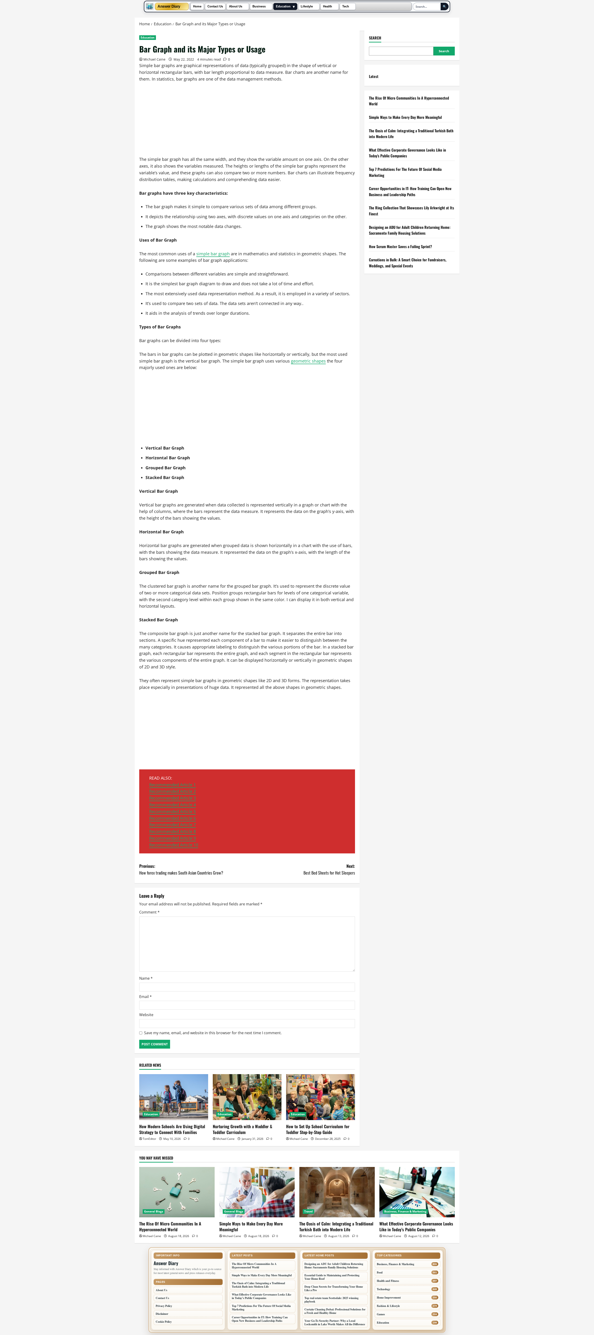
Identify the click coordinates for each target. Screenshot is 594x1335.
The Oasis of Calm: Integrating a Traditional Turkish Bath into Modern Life (336, 1226)
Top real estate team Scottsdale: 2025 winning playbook (331, 1299)
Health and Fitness (388, 1281)
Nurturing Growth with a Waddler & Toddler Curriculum (242, 1129)
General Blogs (153, 1211)
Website (146, 1014)
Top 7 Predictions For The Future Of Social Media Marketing (261, 1307)
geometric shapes (308, 361)
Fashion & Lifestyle (388, 1306)
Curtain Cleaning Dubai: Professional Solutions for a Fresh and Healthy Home (334, 1311)
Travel (308, 1211)
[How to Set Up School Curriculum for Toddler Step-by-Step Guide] (320, 1097)
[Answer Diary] (149, 6)
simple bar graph (213, 253)
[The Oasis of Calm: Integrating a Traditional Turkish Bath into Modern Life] (337, 1192)
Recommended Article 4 (172, 804)
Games (381, 1314)
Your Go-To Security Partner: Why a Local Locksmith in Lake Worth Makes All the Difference (334, 1322)
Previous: (181, 869)
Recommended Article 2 (172, 791)
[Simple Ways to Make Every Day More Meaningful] (257, 1192)
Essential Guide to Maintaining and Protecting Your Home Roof (331, 1277)
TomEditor (149, 1139)
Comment (149, 912)
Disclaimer (162, 1314)
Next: (329, 869)
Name (146, 978)
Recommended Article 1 (172, 784)
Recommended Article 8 (172, 831)
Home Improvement (389, 1297)
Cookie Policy (164, 1322)
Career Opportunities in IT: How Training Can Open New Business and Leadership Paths (410, 191)
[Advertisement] (247, 121)
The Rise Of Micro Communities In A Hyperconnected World (170, 1226)
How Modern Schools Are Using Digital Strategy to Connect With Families (172, 1129)
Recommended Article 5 (172, 811)
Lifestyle (307, 6)
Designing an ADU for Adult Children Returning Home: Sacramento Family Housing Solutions (409, 230)
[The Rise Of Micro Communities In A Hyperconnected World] (177, 1192)
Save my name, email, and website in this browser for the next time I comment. (213, 1032)
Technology (383, 1289)
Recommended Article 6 (172, 818)
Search (375, 38)
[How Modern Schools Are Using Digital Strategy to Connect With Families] (173, 1097)
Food (380, 1272)
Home (197, 6)
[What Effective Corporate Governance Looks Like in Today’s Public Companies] (417, 1192)
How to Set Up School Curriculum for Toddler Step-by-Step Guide (317, 1129)
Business (259, 6)
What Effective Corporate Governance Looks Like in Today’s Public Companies (416, 1226)
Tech (345, 6)
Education (283, 6)
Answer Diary (169, 6)
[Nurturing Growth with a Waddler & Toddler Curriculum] (247, 1097)
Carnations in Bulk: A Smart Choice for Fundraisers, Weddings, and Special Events (407, 263)
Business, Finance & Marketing (405, 1211)
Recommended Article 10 (173, 845)
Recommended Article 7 (172, 824)
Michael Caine (154, 59)
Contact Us (215, 6)
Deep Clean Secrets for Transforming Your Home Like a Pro (333, 1288)
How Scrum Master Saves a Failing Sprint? (400, 246)
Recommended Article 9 (172, 838)
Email (145, 996)
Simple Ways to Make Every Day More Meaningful (405, 117)
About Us (235, 6)
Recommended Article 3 (172, 798)
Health (327, 6)
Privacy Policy (164, 1306)
